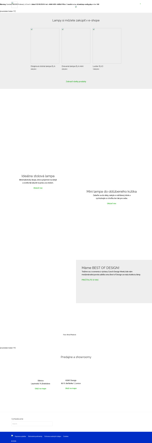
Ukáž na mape (40, 388)
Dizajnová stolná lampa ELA (43, 66)
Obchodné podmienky (35, 436)
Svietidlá (27, 4)
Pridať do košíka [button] (35, 69)
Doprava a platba (20, 436)
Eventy (74, 4)
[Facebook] (140, 436)
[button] (50, 424)
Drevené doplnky (41, 4)
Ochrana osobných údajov (52, 436)
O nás (55, 4)
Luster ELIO (98, 66)
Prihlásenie (122, 4)
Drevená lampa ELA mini (72, 66)
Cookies (65, 436)
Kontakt (64, 4)
